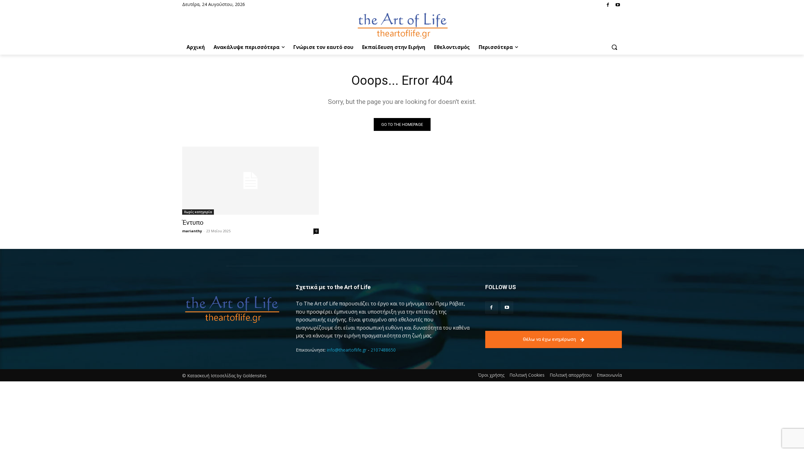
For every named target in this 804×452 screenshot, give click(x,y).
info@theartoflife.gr (347, 350)
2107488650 (383, 350)
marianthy (192, 231)
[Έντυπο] (250, 181)
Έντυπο (193, 222)
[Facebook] (608, 5)
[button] (614, 47)
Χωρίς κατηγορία (198, 212)
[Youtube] (617, 5)
